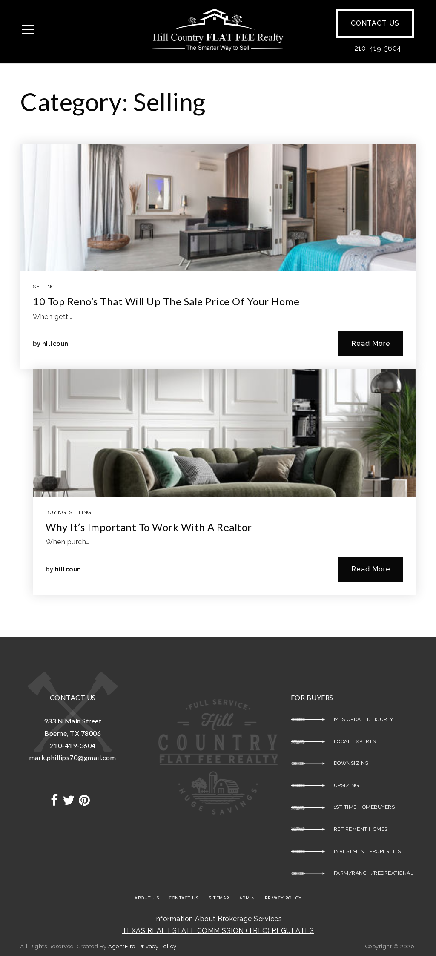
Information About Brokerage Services (218, 919)
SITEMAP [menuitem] (219, 898)
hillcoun (55, 343)
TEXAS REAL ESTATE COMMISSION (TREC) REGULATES (218, 931)
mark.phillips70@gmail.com (72, 757)
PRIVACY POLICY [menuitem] (283, 898)
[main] (218, 350)
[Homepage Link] (217, 29)
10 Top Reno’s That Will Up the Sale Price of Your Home (166, 301)
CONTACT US (375, 23)
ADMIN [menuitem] (247, 898)
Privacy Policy (157, 946)
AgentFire (121, 946)
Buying (56, 512)
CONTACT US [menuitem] (183, 898)
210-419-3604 (378, 48)
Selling (44, 287)
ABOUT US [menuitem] (147, 898)
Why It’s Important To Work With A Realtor (149, 527)
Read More (370, 343)
